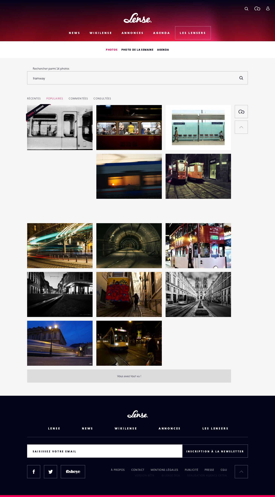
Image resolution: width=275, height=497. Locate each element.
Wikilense (101, 33)
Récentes (34, 98)
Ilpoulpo (174, 191)
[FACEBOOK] (33, 471)
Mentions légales (164, 469)
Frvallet (105, 260)
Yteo (34, 358)
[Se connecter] (267, 8)
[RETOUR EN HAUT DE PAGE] (241, 127)
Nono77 (105, 309)
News (74, 33)
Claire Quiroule (41, 142)
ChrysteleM (38, 309)
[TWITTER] (50, 471)
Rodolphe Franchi (42, 211)
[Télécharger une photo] (257, 8)
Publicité (191, 469)
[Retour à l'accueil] (138, 18)
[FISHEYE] (73, 471)
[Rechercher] (241, 77)
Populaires (54, 98)
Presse (209, 469)
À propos (118, 469)
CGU (224, 469)
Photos (111, 49)
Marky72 (174, 260)
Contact (138, 469)
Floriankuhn (108, 142)
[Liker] (84, 115)
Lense (54, 428)
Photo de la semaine (137, 49)
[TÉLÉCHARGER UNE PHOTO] (241, 111)
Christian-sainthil (111, 358)
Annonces (133, 33)
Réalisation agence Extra (207, 475)
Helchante (176, 142)
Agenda (161, 33)
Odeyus (174, 309)
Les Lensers (193, 33)
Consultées (102, 98)
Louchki (105, 191)
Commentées (78, 98)
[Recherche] (246, 8)
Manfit (35, 260)
